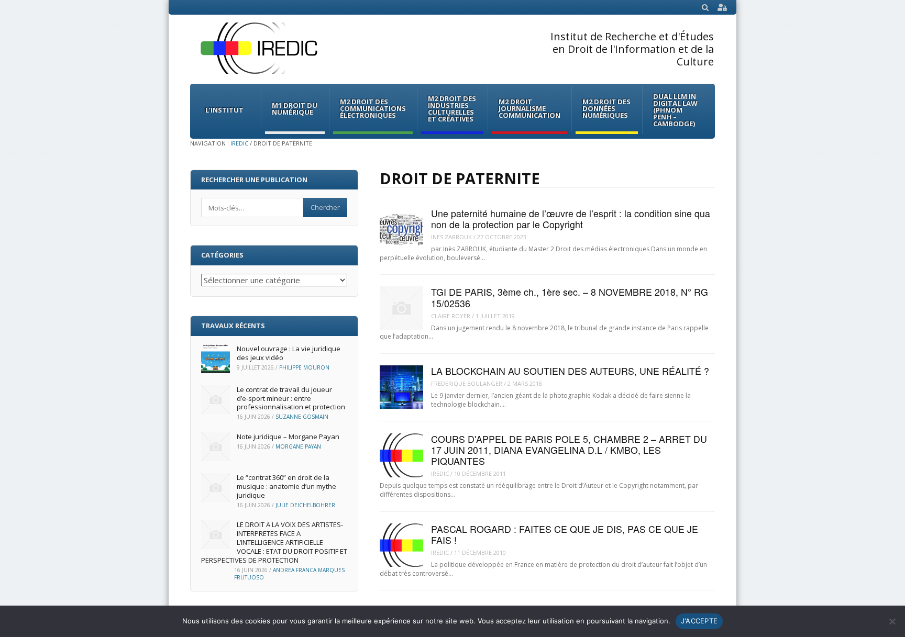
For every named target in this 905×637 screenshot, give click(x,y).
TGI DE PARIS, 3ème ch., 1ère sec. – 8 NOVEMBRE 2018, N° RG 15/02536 (569, 297)
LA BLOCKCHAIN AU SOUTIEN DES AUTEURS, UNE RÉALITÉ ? (570, 370)
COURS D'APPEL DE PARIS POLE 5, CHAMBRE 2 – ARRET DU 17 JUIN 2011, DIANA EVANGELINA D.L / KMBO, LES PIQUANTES (569, 450)
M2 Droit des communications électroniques (373, 108)
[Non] (892, 621)
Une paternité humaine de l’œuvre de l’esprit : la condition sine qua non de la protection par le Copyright (570, 219)
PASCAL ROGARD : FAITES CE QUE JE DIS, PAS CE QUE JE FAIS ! (564, 534)
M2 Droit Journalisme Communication (529, 108)
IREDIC (239, 143)
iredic (440, 473)
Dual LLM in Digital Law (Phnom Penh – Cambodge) (675, 110)
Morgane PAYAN (298, 446)
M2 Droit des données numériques (606, 108)
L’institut (224, 110)
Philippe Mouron (304, 367)
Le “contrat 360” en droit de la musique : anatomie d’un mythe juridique (286, 486)
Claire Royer (450, 316)
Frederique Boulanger (466, 383)
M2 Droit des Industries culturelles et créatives (452, 109)
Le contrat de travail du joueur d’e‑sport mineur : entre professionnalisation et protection (291, 398)
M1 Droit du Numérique (294, 108)
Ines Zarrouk (451, 237)
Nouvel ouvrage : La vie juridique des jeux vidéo (288, 353)
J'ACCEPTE (699, 621)
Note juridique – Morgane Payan (288, 436)
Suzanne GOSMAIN (301, 416)
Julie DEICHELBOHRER (305, 505)
